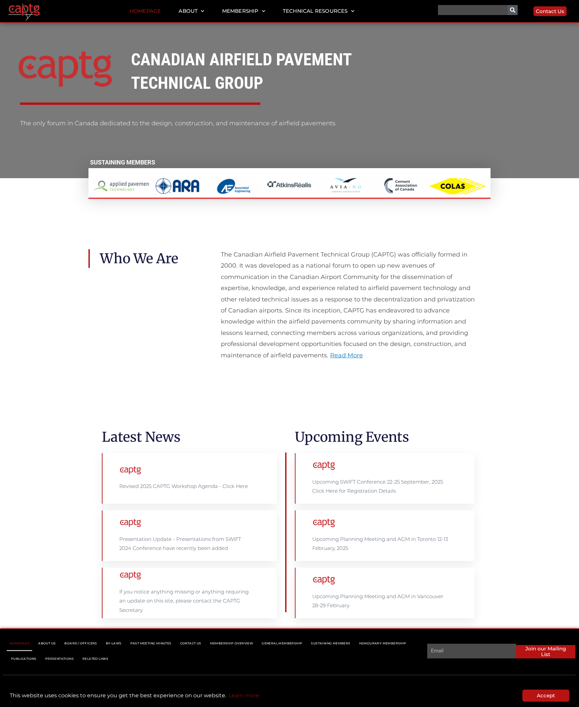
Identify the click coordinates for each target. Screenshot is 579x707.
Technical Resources (315, 11)
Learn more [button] (244, 695)
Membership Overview (231, 643)
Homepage (145, 11)
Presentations (59, 658)
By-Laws (114, 643)
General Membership (282, 643)
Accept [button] (546, 695)
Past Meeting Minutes (151, 643)
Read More (346, 355)
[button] (101, 186)
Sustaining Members (330, 643)
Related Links (95, 658)
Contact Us (190, 643)
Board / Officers (80, 643)
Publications (24, 658)
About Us (47, 643)
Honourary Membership (382, 643)
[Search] (513, 10)
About (188, 11)
